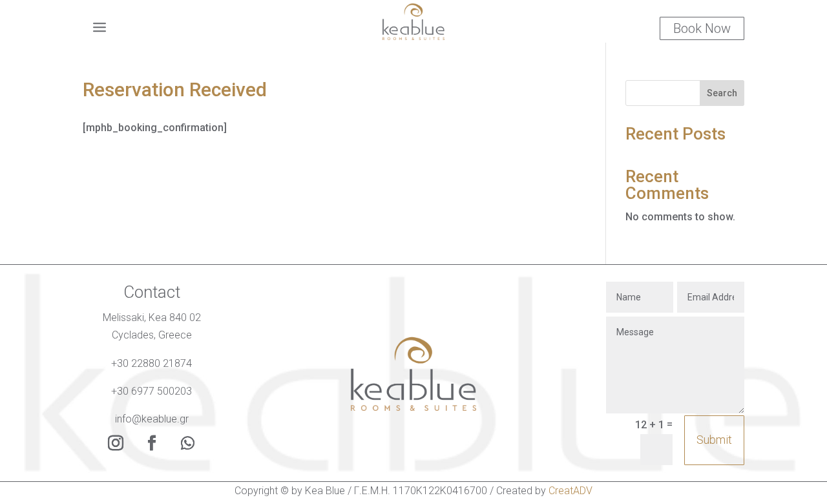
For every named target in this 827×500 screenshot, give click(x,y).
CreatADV (570, 490)
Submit (714, 439)
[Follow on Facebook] (151, 443)
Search (722, 93)
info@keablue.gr (152, 419)
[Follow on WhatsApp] (188, 443)
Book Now (702, 28)
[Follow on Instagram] (115, 443)
